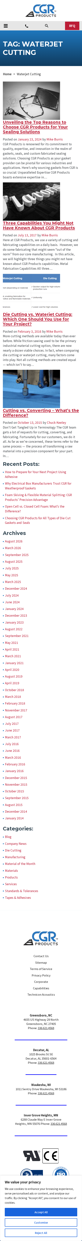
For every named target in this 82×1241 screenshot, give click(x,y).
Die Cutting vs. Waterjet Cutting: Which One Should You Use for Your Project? (37, 319)
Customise (41, 1222)
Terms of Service (41, 969)
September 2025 (17, 555)
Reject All (41, 1233)
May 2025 (11, 575)
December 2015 (16, 778)
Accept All (41, 1212)
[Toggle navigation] (6, 26)
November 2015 (16, 784)
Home (7, 74)
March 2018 (13, 696)
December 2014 (16, 811)
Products (11, 877)
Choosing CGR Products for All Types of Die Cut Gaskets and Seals (38, 520)
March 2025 (13, 582)
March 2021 (13, 656)
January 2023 (14, 622)
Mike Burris (54, 139)
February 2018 (15, 703)
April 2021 (12, 649)
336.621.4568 (46, 1028)
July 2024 (12, 595)
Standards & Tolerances (21, 891)
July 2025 (12, 568)
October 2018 (14, 690)
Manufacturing (15, 857)
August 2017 (14, 717)
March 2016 (13, 757)
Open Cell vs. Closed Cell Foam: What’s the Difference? (34, 508)
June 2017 (12, 730)
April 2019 (12, 683)
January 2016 (14, 771)
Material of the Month (20, 863)
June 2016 (12, 750)
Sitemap (41, 962)
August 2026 (14, 541)
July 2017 (12, 723)
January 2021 (14, 663)
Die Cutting (13, 850)
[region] (41, 1208)
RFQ (72, 26)
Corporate (41, 982)
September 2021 (17, 636)
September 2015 (17, 798)
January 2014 (14, 818)
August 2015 (14, 805)
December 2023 (16, 615)
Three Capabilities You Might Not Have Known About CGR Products (39, 225)
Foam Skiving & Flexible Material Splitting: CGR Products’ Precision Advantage (38, 497)
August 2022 (14, 629)
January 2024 (14, 609)
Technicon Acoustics (41, 994)
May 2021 (11, 642)
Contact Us (41, 956)
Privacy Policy (41, 975)
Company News (16, 843)
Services (11, 884)
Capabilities (41, 988)
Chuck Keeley (56, 422)
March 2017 (13, 737)
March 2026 (13, 548)
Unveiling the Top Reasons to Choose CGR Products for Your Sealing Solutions (35, 127)
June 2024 (12, 602)
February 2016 (15, 764)
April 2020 (12, 669)
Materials (11, 870)
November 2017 (16, 710)
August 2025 (14, 561)
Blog (8, 836)
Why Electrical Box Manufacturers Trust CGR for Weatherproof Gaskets (38, 485)
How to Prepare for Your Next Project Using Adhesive (35, 474)
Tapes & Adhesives (18, 897)
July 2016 (12, 744)
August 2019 (14, 676)
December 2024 (16, 588)
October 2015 (14, 791)
